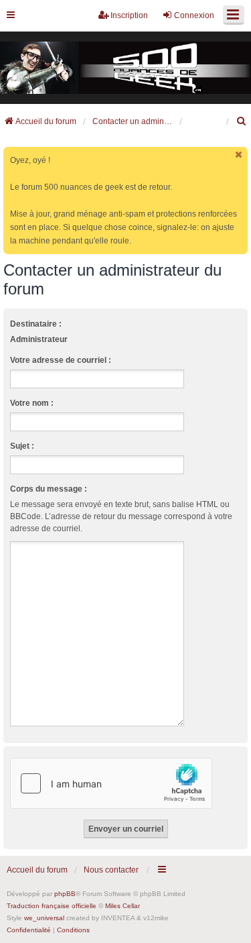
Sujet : (22, 446)
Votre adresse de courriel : (60, 360)
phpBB (65, 893)
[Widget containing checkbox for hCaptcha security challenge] (111, 783)
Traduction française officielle (51, 905)
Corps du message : (48, 489)
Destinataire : (36, 324)
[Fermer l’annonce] (239, 155)
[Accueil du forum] (125, 68)
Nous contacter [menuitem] (111, 870)
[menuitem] (242, 121)
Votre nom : (32, 403)
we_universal (44, 918)
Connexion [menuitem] (194, 15)
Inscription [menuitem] (129, 15)
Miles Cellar (122, 905)
